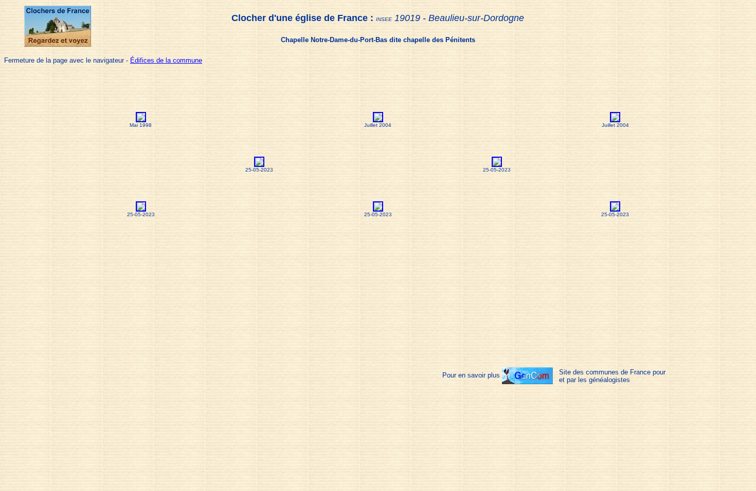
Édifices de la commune (166, 60)
